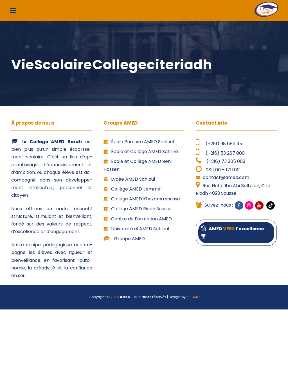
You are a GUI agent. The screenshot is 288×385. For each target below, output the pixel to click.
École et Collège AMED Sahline (144, 151)
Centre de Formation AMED (141, 219)
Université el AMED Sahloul (140, 228)
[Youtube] (259, 205)
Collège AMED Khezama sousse (145, 199)
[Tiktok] (270, 205)
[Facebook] (239, 205)
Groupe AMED (129, 238)
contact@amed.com (226, 177)
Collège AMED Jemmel (136, 189)
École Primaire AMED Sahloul (142, 141)
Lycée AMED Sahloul (133, 179)
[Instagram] (249, 205)
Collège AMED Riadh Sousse (141, 208)
